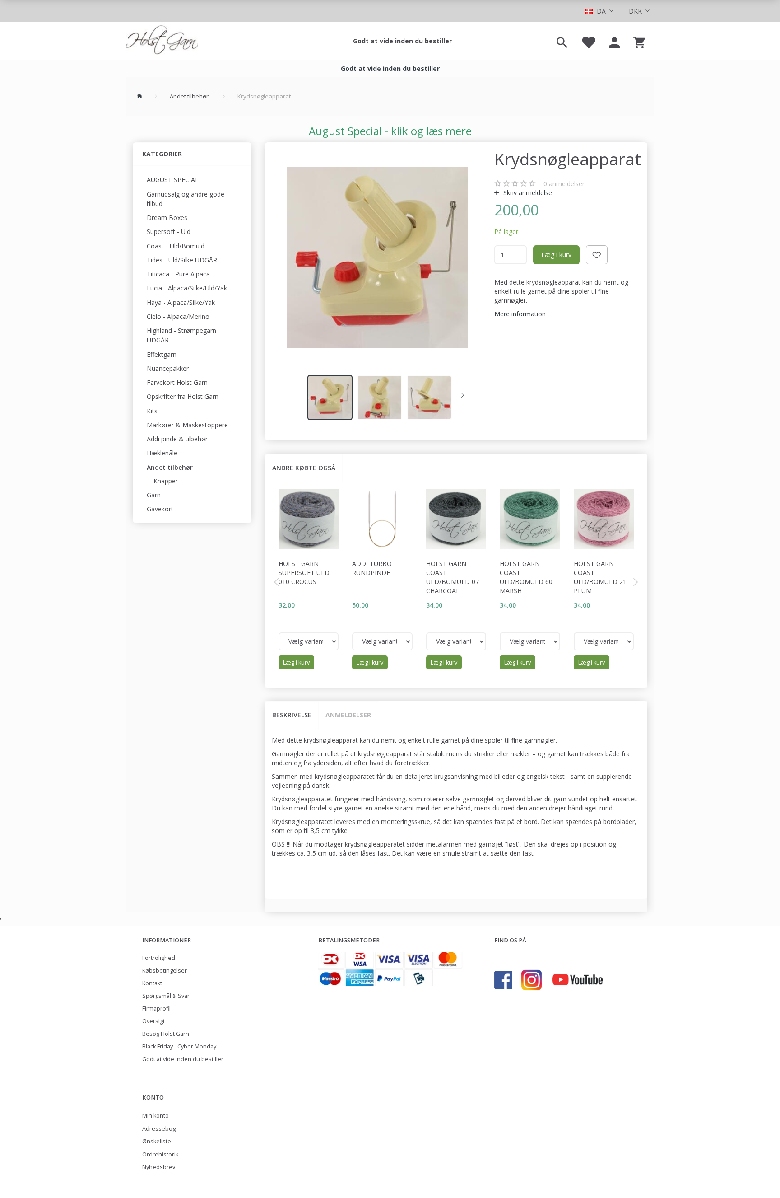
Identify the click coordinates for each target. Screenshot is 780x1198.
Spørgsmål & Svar (166, 996)
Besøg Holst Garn (165, 1034)
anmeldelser (564, 183)
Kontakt (152, 983)
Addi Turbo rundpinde (372, 568)
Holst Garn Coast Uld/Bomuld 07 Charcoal (452, 577)
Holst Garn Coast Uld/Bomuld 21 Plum (600, 577)
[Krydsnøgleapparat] (377, 257)
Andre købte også (303, 467)
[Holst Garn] (162, 41)
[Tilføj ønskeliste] (597, 254)
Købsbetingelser (164, 970)
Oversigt (153, 1021)
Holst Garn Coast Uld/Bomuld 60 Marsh (526, 577)
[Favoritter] (588, 41)
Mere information (520, 313)
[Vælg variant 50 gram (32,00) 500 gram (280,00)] (309, 641)
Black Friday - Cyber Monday (179, 1046)
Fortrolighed (158, 958)
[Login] (614, 41)
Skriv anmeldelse (526, 192)
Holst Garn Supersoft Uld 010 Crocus (304, 572)
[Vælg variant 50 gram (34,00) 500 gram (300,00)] (456, 641)
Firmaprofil (156, 1008)
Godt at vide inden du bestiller (402, 41)
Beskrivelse (291, 715)
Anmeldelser (348, 715)
